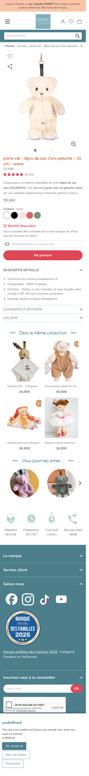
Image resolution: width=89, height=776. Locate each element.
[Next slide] (80, 483)
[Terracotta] (29, 215)
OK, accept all (14, 746)
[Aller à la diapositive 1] (35, 150)
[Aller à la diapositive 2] (40, 150)
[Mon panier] (79, 21)
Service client (15, 569)
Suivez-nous (13, 583)
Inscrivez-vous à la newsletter (29, 677)
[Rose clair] (22, 215)
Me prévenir (43, 255)
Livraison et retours (22, 309)
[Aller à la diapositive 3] (45, 150)
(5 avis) (29, 174)
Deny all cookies (15, 755)
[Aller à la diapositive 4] (50, 150)
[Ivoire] (6, 215)
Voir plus (9, 200)
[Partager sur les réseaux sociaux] (10, 66)
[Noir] (14, 215)
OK (76, 688)
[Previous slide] (6, 483)
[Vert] (37, 215)
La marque (12, 555)
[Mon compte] (63, 21)
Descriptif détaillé (21, 270)
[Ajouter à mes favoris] (10, 56)
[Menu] (7, 21)
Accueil (21, 46)
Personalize (12, 763)
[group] (24, 483)
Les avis (10, 318)
